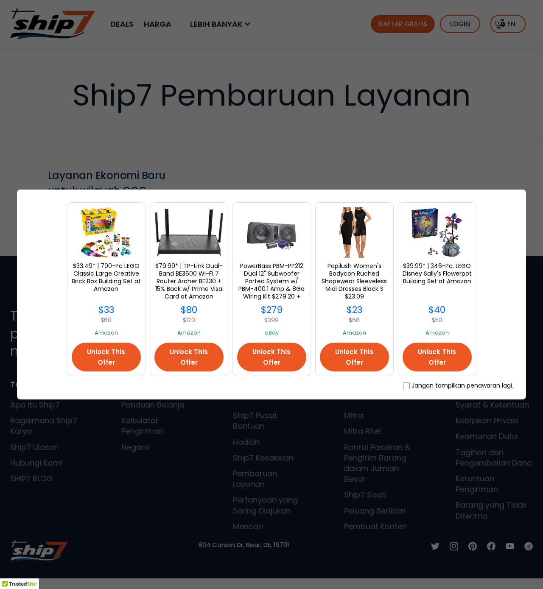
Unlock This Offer (106, 357)
